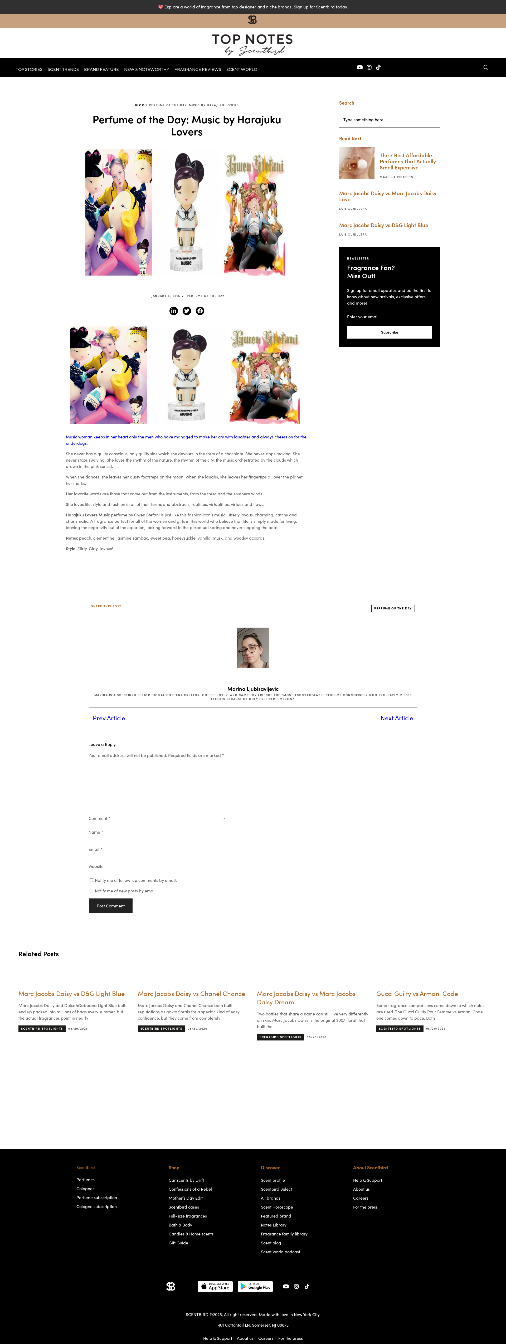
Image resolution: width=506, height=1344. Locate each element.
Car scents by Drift (186, 1180)
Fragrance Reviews (197, 69)
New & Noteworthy (146, 69)
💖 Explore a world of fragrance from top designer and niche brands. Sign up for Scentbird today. (253, 6)
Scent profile (273, 1180)
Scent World (241, 69)
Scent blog (271, 1242)
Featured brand (276, 1216)
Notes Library (273, 1225)
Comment (99, 818)
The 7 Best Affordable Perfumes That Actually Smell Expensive (408, 161)
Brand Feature (101, 69)
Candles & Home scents (191, 1234)
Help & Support (367, 1180)
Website (96, 866)
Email (96, 849)
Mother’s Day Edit (186, 1198)
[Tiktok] (378, 67)
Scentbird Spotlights (42, 1028)
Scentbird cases (184, 1207)
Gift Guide (178, 1242)
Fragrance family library (284, 1234)
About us (361, 1189)
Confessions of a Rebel (190, 1189)
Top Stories (29, 69)
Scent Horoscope (277, 1207)
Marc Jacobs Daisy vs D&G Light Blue (383, 225)
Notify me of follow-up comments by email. (136, 880)
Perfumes (85, 1179)
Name (96, 832)
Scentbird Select (276, 1189)
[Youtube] (360, 67)
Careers (360, 1198)
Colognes (85, 1188)
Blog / (141, 105)
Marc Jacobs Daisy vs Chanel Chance (72, 994)
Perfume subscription (96, 1197)
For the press (365, 1207)
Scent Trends (63, 69)
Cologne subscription (96, 1206)
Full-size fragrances (188, 1216)
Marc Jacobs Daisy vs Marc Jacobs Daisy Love (387, 196)
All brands (270, 1198)
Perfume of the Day (206, 296)
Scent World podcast (280, 1251)
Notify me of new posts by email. (126, 890)
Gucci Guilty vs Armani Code (298, 994)
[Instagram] (369, 67)
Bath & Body (180, 1225)
